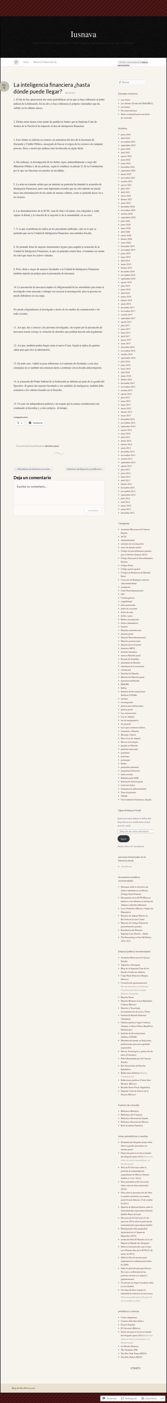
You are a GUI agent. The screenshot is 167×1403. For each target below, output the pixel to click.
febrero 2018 (126, 300)
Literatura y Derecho (130, 731)
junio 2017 (126, 329)
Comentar (93, 510)
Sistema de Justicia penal (132, 781)
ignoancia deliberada (130, 680)
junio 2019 (126, 253)
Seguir (123, 838)
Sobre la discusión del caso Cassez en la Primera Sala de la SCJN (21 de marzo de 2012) (137, 1250)
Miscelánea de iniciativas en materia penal (34, 469)
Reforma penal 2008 (130, 777)
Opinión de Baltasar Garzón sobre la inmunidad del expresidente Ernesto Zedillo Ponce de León (137, 1210)
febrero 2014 (126, 444)
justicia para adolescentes (132, 705)
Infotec (124, 687)
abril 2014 (125, 437)
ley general (126, 723)
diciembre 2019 (128, 246)
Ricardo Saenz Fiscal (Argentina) (135, 1087)
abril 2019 (125, 260)
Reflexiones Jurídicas (130, 1072)
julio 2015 (125, 397)
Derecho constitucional (131, 630)
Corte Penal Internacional (132, 590)
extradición (126, 669)
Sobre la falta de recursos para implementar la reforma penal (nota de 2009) (136, 1261)
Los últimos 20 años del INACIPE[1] (137, 103)
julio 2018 (125, 285)
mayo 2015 (126, 404)
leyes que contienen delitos (133, 727)
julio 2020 (125, 220)
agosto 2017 (126, 321)
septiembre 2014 (128, 426)
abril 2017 (125, 336)
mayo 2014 (126, 433)
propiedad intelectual (130, 770)
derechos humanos (129, 651)
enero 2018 (126, 303)
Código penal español (130, 568)
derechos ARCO (128, 648)
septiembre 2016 (128, 357)
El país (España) (128, 1324)
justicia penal (127, 709)
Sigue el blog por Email (129, 810)
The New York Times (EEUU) (134, 1353)
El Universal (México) (130, 1328)
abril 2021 (125, 192)
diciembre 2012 (128, 487)
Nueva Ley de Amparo (131, 738)
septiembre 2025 (128, 145)
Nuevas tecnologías (129, 741)
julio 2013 (125, 469)
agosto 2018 (126, 282)
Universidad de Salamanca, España (136, 799)
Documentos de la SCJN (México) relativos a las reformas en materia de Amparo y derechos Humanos (137, 901)
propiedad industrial (130, 767)
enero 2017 (126, 343)
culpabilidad (126, 601)
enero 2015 (126, 415)
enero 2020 (126, 242)
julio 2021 (125, 188)
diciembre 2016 (128, 347)
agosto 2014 (126, 429)
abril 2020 (125, 231)
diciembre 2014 (128, 419)
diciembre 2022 (128, 166)
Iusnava (83, 33)
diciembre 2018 (128, 271)
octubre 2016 (127, 354)
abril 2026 (125, 138)
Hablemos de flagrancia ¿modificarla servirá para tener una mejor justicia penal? (86, 469)
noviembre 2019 (128, 249)
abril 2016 (125, 372)
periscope (125, 756)
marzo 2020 (126, 235)
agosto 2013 (126, 465)
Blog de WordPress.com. (23, 1388)
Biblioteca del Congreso (131, 1114)
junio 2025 (126, 148)
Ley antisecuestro (128, 713)
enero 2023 (126, 163)
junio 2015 (126, 401)
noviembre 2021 (128, 177)
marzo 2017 (126, 339)
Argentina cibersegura (130, 964)
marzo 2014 (126, 440)
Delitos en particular (130, 619)
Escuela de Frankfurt (130, 659)
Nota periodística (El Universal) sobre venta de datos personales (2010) (135, 1185)
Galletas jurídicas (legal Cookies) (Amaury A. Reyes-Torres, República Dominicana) (137, 1026)
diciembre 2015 (128, 383)
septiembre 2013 (128, 462)
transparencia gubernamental (133, 788)
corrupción (125, 586)
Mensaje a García (128, 734)
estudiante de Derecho (130, 662)
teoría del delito (128, 785)
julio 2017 (125, 325)
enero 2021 (126, 202)
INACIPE (125, 684)
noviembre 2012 (128, 491)
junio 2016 (126, 365)
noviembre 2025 (128, 141)
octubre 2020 (127, 213)
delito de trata (127, 612)
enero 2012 (126, 509)
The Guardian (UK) (129, 1349)
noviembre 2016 (128, 350)
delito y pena (126, 615)
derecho (124, 626)
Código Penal (127, 565)
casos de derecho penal (131, 547)
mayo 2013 (126, 476)
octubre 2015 (127, 390)
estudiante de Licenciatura (132, 666)
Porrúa (124, 763)
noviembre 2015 (128, 386)
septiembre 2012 (128, 494)
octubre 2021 (127, 181)
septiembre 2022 (128, 170)
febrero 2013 (126, 483)
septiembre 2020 (128, 217)
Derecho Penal (127, 997)
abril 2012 (125, 501)
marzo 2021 (126, 195)
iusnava (71, 92)
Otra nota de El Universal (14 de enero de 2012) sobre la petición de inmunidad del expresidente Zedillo (136, 1221)
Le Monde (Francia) (129, 1346)
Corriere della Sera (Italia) (132, 1320)
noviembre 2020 (128, 210)
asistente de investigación (132, 543)
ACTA (123, 536)
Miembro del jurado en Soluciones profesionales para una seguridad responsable (136, 1044)
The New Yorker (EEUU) (131, 1357)
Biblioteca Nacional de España (134, 1118)
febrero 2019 (126, 267)
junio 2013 (126, 473)
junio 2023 (126, 159)
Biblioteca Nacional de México (135, 1121)
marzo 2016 (126, 375)
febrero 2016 (126, 379)
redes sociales (127, 774)
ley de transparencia (129, 720)
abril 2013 (125, 480)
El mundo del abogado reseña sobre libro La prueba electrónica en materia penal (136, 1146)
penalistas (125, 752)
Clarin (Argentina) (129, 1317)
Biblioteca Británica (130, 1111)
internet (124, 698)
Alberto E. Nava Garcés (45, 62)
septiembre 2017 (128, 318)
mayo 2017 (126, 332)
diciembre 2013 (128, 451)
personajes (125, 759)
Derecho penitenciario (130, 641)
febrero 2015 (126, 411)
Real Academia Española (132, 1125)
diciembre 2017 (128, 307)
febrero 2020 (126, 238)
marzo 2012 (126, 505)
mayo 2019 (126, 256)
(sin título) (125, 99)
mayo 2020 (126, 228)
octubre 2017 (127, 314)
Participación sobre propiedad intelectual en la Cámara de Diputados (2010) (134, 1232)
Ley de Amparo (127, 716)
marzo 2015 (126, 408)
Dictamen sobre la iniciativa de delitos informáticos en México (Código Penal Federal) (134, 890)
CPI (122, 594)
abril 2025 (125, 152)
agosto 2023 (126, 156)
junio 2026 (126, 134)
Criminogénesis (128, 597)
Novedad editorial (129, 110)
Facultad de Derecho (130, 673)
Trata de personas (128, 792)
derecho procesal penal (131, 644)
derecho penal (52, 446)
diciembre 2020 (128, 206)
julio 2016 (125, 361)
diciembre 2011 (128, 512)
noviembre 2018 (128, 274)
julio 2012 (125, 498)
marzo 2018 (126, 296)
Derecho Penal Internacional (133, 637)
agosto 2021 (126, 184)
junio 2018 (126, 289)
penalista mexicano (129, 749)
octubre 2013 (127, 458)
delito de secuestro (129, 608)
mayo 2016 (126, 368)
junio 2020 (126, 224)
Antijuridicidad (128, 540)
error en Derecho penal (131, 655)
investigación (127, 702)
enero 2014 (126, 447)
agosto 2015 (126, 393)
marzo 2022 (126, 174)
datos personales (128, 604)
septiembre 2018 (128, 278)
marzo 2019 (126, 264)
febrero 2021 (126, 199)
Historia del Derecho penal (132, 677)
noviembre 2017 (128, 311)
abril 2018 (125, 293)
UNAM (124, 795)
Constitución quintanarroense (134, 982)
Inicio (26, 62)
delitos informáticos (129, 622)
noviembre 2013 (128, 455)
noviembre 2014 (128, 422)
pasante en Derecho (129, 745)
